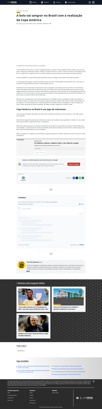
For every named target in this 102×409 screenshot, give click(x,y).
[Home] (12, 2)
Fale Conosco (10, 400)
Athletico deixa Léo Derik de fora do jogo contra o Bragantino (68, 368)
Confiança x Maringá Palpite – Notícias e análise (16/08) (67, 374)
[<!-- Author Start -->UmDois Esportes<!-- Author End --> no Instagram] (27, 271)
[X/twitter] (81, 398)
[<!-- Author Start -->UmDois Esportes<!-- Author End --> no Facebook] (29, 271)
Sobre (8, 392)
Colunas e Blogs (55, 392)
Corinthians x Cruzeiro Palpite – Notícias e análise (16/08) (67, 366)
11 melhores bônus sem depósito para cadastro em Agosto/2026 (69, 371)
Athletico (31, 395)
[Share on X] (77, 178)
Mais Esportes (33, 403)
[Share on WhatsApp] (80, 178)
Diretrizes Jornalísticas (12, 395)
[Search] (90, 2)
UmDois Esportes (22, 23)
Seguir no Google (74, 164)
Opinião (54, 390)
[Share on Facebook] (74, 178)
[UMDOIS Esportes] (88, 398)
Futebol (31, 392)
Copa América (20, 350)
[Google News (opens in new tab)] (23, 178)
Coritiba (31, 397)
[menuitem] (33, 2)
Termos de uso (10, 397)
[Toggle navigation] (93, 2)
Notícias (32, 390)
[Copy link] (83, 178)
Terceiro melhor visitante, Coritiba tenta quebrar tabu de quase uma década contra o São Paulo (34, 371)
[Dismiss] (83, 164)
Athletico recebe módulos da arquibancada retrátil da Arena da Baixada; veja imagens (33, 366)
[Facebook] (77, 398)
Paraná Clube (32, 400)
